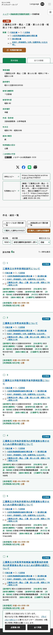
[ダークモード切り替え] (50, 12)
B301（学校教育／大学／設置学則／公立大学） (26, 279)
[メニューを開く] (49, 4)
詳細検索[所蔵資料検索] (20, 14)
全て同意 (37, 627)
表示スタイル (44, 238)
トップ (5, 14)
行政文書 (14, 32)
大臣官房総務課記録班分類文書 (24, 36)
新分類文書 (16, 39)
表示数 (5, 238)
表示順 (15, 238)
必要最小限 (15, 627)
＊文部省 (26, 32)
